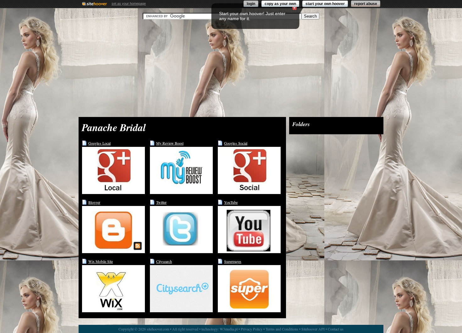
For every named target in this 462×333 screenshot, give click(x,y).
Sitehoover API (313, 328)
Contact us (336, 328)
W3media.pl (229, 328)
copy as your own (280, 4)
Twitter (161, 202)
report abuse (365, 4)
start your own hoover (325, 4)
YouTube (231, 202)
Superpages (232, 261)
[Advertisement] (231, 68)
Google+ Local (99, 143)
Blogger (94, 202)
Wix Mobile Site (100, 261)
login (251, 4)
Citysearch (164, 261)
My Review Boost (170, 143)
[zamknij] (294, 8)
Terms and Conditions (282, 328)
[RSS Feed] (138, 246)
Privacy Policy (251, 328)
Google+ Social (235, 143)
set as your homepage (129, 3)
